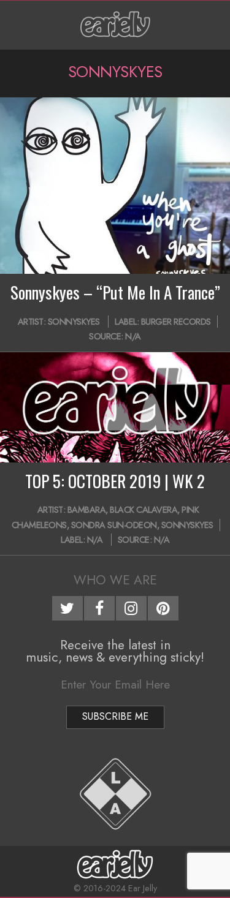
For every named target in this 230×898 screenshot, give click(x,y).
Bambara (86, 510)
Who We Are (115, 580)
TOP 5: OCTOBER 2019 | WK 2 (115, 481)
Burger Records (176, 321)
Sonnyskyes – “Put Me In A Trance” (115, 292)
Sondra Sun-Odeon (114, 525)
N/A (133, 336)
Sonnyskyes (74, 321)
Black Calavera (143, 510)
